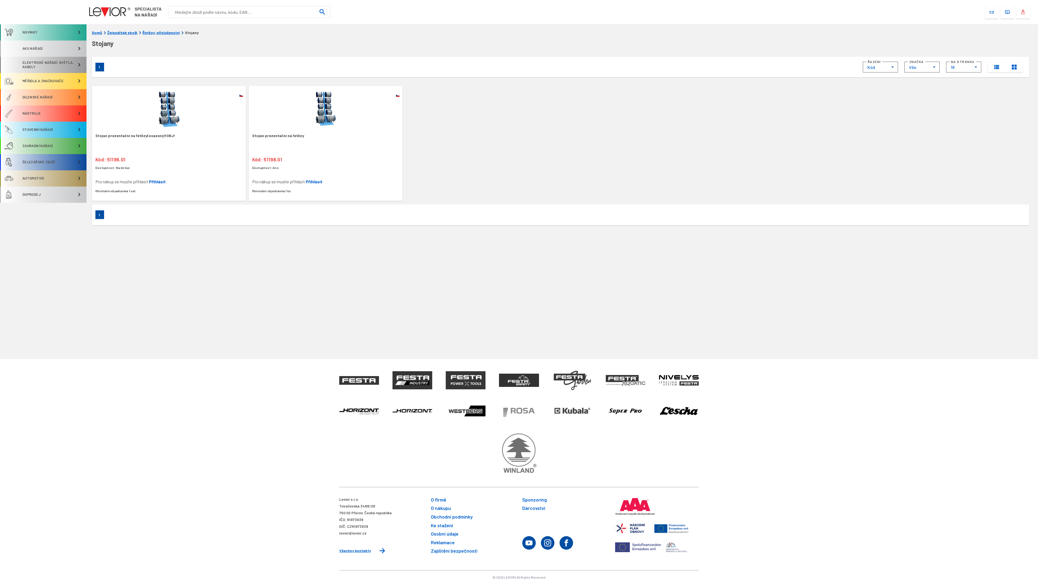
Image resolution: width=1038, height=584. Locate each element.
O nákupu (441, 508)
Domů (97, 33)
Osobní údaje (444, 534)
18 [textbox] (952, 67)
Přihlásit (157, 181)
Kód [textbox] (871, 67)
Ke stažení (442, 525)
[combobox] (880, 67)
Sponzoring (534, 500)
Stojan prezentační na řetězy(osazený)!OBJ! (135, 135)
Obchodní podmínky (452, 517)
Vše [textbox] (912, 67)
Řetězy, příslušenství (161, 33)
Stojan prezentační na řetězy (278, 135)
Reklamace (443, 542)
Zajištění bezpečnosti (454, 551)
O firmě (438, 500)
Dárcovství (533, 508)
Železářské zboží (122, 33)
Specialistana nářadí (148, 11)
